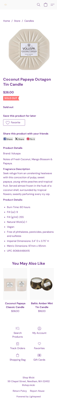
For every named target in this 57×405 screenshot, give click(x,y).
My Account (39, 333)
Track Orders (17, 348)
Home (6, 21)
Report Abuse (37, 391)
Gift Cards (39, 359)
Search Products (17, 334)
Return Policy (20, 391)
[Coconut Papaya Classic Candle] (15, 284)
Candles (29, 21)
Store (17, 21)
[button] (6, 4)
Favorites (39, 348)
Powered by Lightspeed (28, 396)
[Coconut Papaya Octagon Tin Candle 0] (28, 49)
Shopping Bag (18, 359)
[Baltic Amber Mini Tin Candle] (42, 284)
